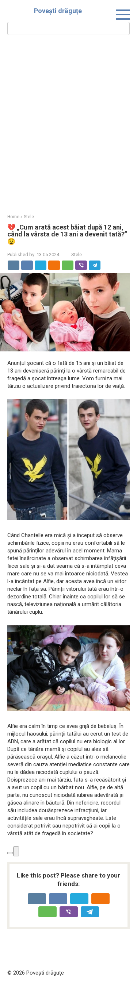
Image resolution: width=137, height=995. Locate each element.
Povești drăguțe (58, 11)
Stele (76, 254)
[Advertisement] (68, 123)
